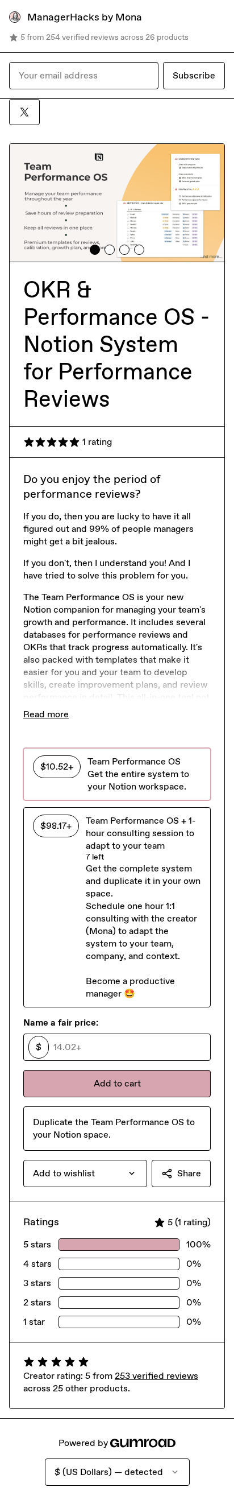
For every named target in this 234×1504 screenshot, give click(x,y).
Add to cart (117, 1083)
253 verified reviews (156, 1375)
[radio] (117, 774)
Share (189, 1173)
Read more (46, 714)
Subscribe (194, 75)
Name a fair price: (60, 1022)
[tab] (95, 250)
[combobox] (85, 1173)
